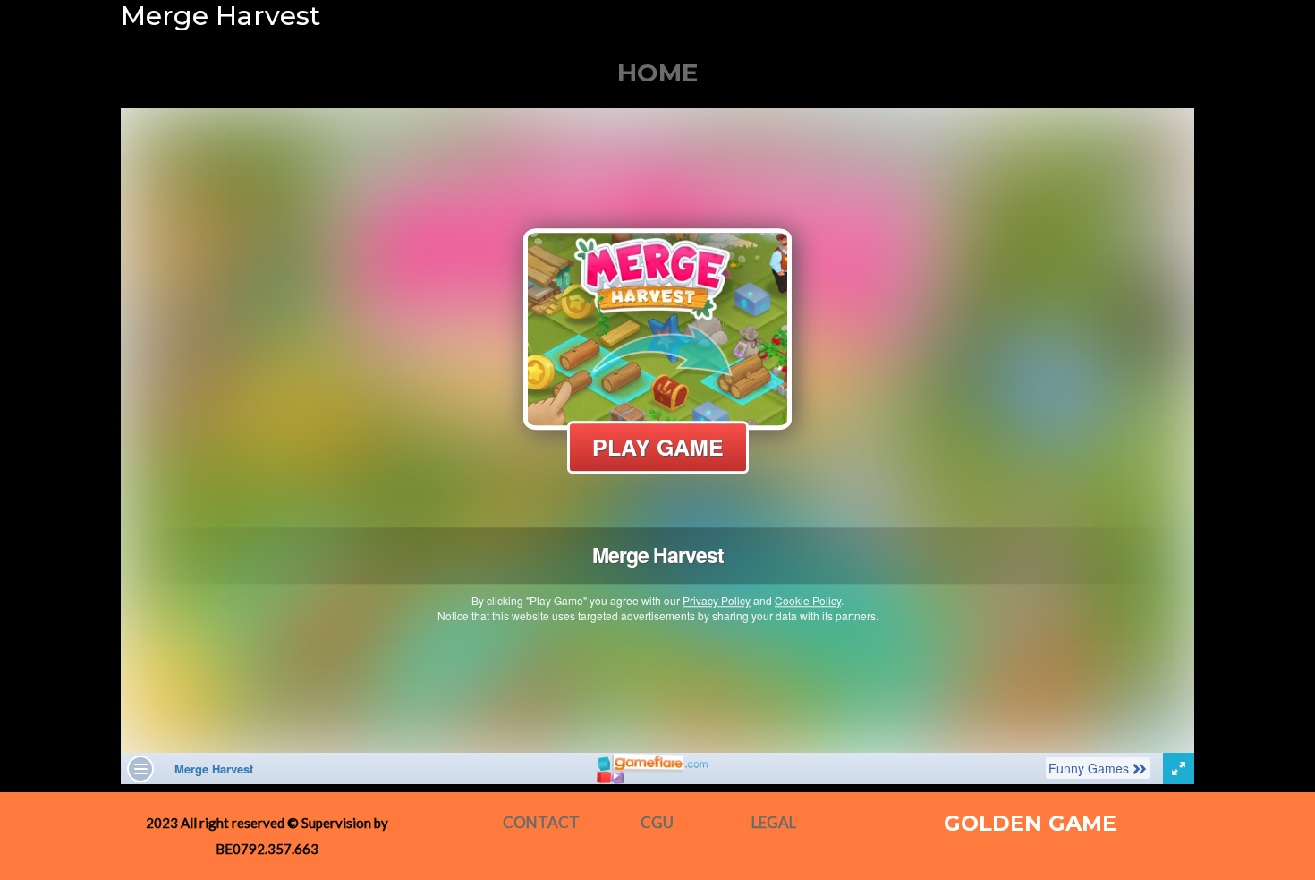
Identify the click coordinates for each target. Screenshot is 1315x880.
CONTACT (541, 822)
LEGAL (773, 822)
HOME (657, 72)
